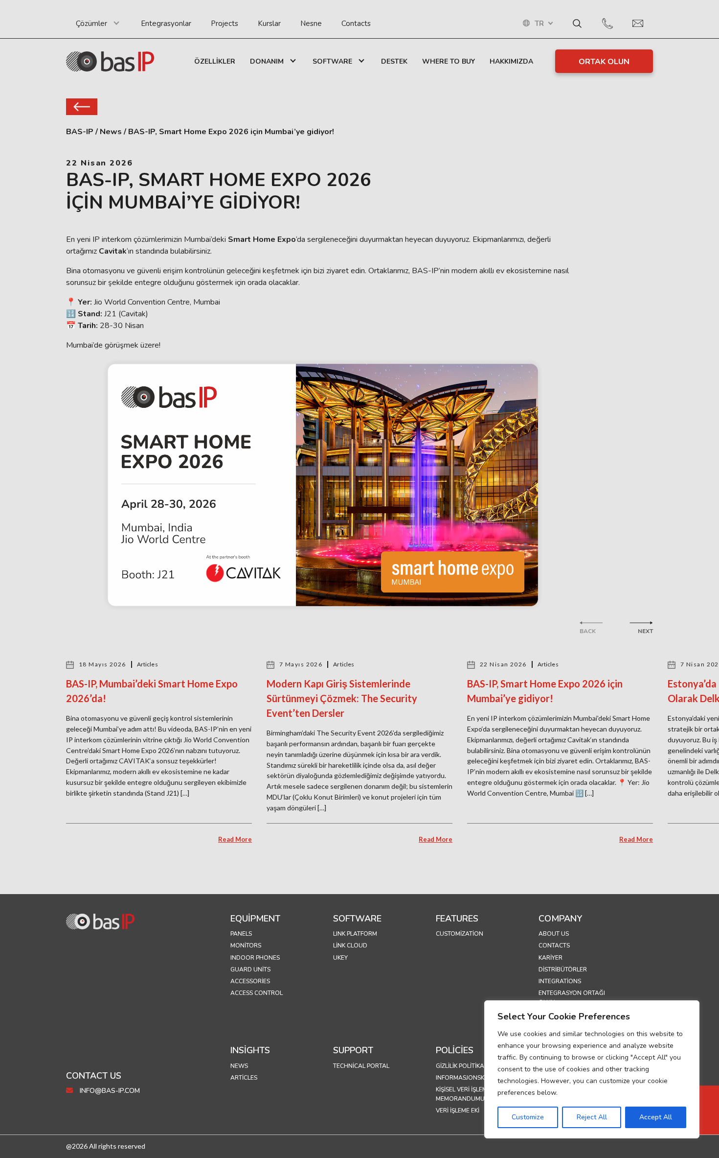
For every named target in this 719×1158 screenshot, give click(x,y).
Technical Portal (361, 1066)
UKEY (340, 958)
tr (539, 23)
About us (554, 934)
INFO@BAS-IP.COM (109, 1090)
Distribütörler (563, 969)
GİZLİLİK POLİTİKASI (462, 1066)
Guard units (250, 969)
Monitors (245, 945)
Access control (256, 993)
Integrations (560, 981)
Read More (235, 839)
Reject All (592, 1117)
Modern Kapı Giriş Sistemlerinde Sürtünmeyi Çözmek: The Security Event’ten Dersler (342, 698)
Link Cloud (350, 945)
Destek (394, 61)
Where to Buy (448, 61)
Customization (459, 934)
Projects (224, 23)
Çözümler (91, 23)
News (239, 1066)
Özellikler (214, 61)
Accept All (655, 1117)
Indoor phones (255, 958)
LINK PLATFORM (355, 934)
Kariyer (550, 958)
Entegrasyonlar (166, 23)
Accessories (250, 981)
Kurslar (269, 23)
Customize (528, 1117)
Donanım (267, 61)
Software (332, 61)
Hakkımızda (511, 61)
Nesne (311, 23)
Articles (243, 1078)
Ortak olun (604, 61)
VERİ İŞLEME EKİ (457, 1110)
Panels (241, 934)
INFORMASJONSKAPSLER (471, 1078)
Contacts (356, 23)
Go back (81, 106)
